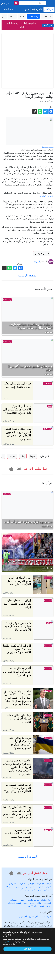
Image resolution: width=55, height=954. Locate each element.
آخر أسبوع (33, 916)
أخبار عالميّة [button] (47, 16)
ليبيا (33, 889)
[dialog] (27, 941)
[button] (19, 468)
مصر (27, 889)
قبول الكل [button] (27, 949)
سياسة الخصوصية (8, 941)
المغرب (40, 886)
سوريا (17, 886)
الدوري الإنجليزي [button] (42, 253)
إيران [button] (23, 456)
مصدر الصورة (47, 146)
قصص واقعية (45, 906)
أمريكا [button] (32, 456)
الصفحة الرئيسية (27, 275)
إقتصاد (50, 406)
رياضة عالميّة (7, 299)
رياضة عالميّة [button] (33, 16)
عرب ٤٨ (9, 886)
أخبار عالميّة (7, 494)
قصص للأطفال (14, 903)
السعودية (22, 883)
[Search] (16, 3)
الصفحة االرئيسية (27, 856)
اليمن (32, 886)
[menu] (52, 3)
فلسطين (47, 889)
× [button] (52, 930)
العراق (48, 886)
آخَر (21, 889)
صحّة (32, 903)
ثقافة (39, 903)
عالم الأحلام (33, 906)
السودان (12, 883)
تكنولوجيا (47, 903)
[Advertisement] (27, 61)
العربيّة (37, 261)
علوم (25, 903)
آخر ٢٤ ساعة (45, 916)
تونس (25, 886)
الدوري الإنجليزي (46, 196)
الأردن (48, 883)
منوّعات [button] (12, 16)
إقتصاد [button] (22, 16)
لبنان (39, 889)
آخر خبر (6, 3)
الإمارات (40, 883)
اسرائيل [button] (12, 456)
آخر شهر (23, 916)
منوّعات (49, 623)
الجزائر (31, 883)
